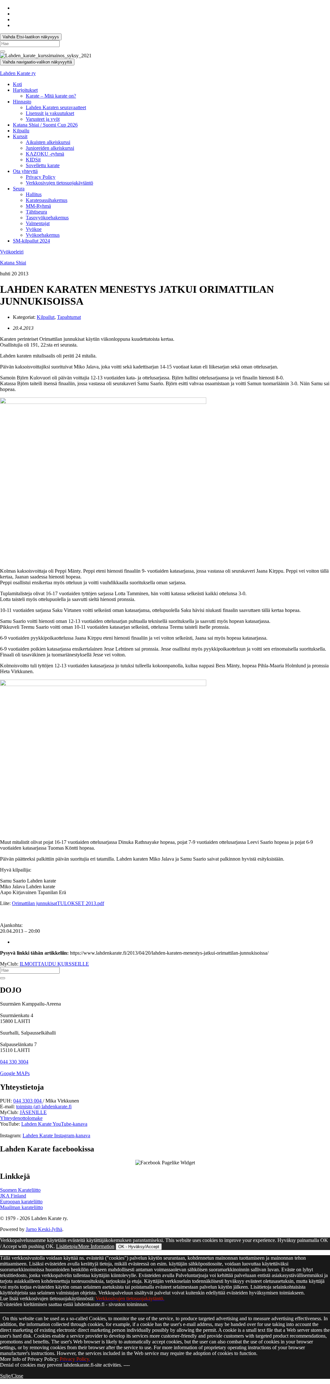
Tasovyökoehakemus (47, 217)
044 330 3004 (14, 1061)
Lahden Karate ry (18, 73)
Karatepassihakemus (46, 200)
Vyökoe (34, 229)
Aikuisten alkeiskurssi (48, 142)
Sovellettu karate (43, 165)
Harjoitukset (25, 90)
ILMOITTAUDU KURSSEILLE (54, 964)
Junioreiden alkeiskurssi (50, 148)
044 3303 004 (28, 1100)
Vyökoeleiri (12, 251)
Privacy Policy (40, 177)
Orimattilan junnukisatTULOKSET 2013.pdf (58, 903)
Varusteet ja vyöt (43, 119)
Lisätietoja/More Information (85, 1246)
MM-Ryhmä (38, 206)
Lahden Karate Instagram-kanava (56, 1135)
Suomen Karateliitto (20, 1190)
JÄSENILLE (33, 1112)
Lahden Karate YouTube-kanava (54, 1124)
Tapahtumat (69, 317)
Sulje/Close (11, 1376)
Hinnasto (22, 101)
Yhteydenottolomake (21, 1118)
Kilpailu (21, 130)
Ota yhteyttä (25, 171)
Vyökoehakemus (43, 235)
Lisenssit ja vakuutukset (50, 113)
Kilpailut (45, 317)
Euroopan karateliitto (21, 1201)
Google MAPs (15, 1073)
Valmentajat (38, 223)
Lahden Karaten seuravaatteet (56, 107)
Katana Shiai (13, 262)
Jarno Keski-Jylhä (44, 1229)
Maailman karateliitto (21, 1207)
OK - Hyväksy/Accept (138, 1246)
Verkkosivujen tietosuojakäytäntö (59, 183)
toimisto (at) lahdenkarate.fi (44, 1106)
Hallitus (34, 194)
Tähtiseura (36, 212)
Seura (18, 188)
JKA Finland (13, 1195)
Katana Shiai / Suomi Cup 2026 (45, 125)
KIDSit (33, 159)
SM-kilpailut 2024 (31, 240)
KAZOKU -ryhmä (45, 154)
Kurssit (20, 136)
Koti (17, 84)
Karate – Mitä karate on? (51, 96)
